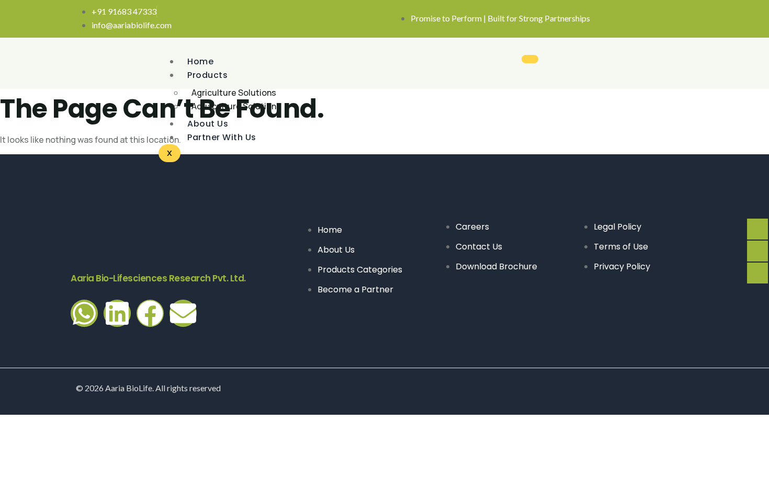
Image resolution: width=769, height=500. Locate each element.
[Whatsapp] (84, 313)
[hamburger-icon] (530, 59)
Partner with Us (221, 137)
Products (207, 75)
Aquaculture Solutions (236, 106)
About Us (207, 124)
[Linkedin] (117, 313)
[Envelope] (183, 313)
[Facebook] (150, 313)
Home (200, 61)
